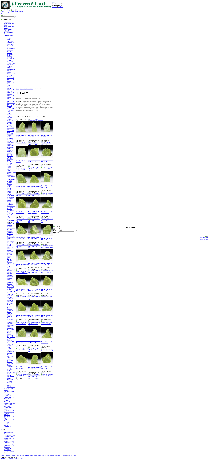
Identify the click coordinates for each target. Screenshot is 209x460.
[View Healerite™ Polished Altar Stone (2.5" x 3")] (47, 350)
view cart (54, 7)
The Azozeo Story (8, 436)
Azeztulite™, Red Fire (10, 117)
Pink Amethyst (11, 300)
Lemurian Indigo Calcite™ (9, 259)
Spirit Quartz (10, 351)
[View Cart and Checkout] (19, 11)
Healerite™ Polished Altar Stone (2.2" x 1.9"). (22, 212)
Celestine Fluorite (9, 164)
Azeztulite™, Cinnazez (10, 93)
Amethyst (9, 53)
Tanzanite (9, 369)
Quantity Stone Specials (8, 424)
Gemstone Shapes (8, 388)
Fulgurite (9, 203)
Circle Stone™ (11, 176)
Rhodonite (10, 323)
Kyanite (9, 245)
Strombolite (10, 366)
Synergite (9, 368)
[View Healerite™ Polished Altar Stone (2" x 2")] (22, 195)
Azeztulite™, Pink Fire (10, 114)
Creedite (9, 182)
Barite (8, 137)
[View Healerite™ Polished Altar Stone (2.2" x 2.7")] (22, 248)
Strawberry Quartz (10, 364)
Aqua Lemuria (11, 63)
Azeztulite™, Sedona (10, 128)
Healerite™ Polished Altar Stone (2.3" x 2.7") (34, 238)
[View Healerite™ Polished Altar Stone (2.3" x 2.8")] (22, 299)
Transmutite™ (11, 376)
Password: (56, 232)
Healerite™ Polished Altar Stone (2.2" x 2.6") (47, 212)
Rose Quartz (10, 325)
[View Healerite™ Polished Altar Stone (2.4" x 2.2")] (47, 299)
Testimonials (7, 447)
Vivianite (9, 381)
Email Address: (57, 230)
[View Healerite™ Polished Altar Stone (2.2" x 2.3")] (34, 222)
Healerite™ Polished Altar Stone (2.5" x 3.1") (22, 367)
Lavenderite (10, 251)
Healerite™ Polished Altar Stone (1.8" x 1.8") (34, 160)
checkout (60, 7)
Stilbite (9, 359)
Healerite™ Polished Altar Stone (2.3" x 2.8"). (34, 290)
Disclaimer (64, 455)
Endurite (9, 191)
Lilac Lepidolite (11, 269)
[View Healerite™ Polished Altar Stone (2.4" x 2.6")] (34, 325)
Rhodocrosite (10, 322)
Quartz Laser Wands (10, 311)
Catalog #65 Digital (9, 445)
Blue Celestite (10, 147)
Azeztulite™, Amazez (10, 80)
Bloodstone (10, 144)
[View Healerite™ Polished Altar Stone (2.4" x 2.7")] (47, 325)
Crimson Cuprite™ (9, 184)
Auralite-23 (10, 76)
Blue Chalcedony (10, 149)
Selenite (9, 334)
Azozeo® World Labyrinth (8, 30)
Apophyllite (10, 61)
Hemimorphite (11, 228)
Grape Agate (10, 219)
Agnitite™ (10, 45)
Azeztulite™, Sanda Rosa (10, 119)
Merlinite (9, 278)
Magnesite (9, 273)
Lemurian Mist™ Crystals (11, 262)
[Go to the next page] (40, 120)
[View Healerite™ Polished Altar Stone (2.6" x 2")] (34, 376)
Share (2, 13)
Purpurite (9, 309)
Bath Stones (7, 406)
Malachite (9, 275)
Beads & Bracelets (8, 397)
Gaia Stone (10, 204)
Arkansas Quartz (9, 71)
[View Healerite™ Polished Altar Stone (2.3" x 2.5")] (34, 273)
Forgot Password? (203, 239)
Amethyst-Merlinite (10, 55)
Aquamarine (10, 64)
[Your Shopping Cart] (54, 2)
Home (17, 89)
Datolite (9, 188)
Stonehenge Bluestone (10, 361)
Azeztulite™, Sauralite (10, 125)
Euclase (9, 194)
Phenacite (9, 295)
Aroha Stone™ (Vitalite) (11, 74)
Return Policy (37, 455)
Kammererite (10, 241)
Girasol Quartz (11, 206)
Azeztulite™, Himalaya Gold (11, 102)
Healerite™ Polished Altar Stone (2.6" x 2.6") (47, 367)
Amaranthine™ (11, 48)
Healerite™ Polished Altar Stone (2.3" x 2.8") (22, 290)
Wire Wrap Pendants (9, 391)
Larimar (9, 250)
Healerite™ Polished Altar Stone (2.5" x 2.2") (22, 341)
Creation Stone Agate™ (11, 180)
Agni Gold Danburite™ (10, 41)
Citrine (9, 178)
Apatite (9, 60)
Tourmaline (10, 375)
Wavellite (9, 382)
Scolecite (9, 332)
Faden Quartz (10, 195)
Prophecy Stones (9, 306)
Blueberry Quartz (9, 152)
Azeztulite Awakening (9, 435)
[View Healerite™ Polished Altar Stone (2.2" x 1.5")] (47, 196)
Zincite (9, 385)
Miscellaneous (11, 387)
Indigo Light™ (11, 237)
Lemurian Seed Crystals (11, 265)
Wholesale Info (72, 455)
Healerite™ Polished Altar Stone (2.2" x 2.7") (22, 238)
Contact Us (13, 455)
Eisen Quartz (10, 189)
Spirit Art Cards (8, 426)
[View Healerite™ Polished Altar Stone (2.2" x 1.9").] (22, 222)
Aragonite (9, 66)
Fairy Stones (10, 197)
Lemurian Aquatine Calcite (9, 254)
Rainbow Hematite (9, 314)
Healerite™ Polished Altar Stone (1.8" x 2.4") (47, 160)
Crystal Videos (8, 448)
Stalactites (9, 353)
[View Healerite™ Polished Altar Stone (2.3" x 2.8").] (34, 299)
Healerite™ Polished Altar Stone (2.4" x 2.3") (22, 316)
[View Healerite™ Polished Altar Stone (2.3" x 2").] (22, 273)
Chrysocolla (10, 175)
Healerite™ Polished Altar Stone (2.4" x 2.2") (47, 290)
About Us (7, 455)
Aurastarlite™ (10, 78)
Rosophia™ (10, 326)
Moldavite (9, 279)
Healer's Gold (10, 223)
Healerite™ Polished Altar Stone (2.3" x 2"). (22, 265)
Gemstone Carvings (9, 412)
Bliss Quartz (10, 142)
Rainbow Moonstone (10, 317)
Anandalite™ (10, 59)
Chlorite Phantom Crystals (9, 169)
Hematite (9, 226)
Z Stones (9, 384)
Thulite (9, 370)
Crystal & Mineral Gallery (27, 89)
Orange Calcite (11, 291)
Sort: (44, 116)
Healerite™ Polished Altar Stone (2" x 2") (22, 187)
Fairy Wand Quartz (10, 199)
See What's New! (8, 22)
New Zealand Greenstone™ (10, 286)
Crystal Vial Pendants (9, 395)
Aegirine (9, 38)
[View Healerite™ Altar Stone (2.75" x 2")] (22, 144)
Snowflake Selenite (10, 348)
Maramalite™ (10, 276)
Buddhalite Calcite (10, 156)
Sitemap (52, 455)
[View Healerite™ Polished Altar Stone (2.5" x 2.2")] (22, 351)
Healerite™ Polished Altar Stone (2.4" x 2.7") (47, 316)
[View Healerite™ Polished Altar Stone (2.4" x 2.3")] (22, 325)
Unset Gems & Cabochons (8, 414)
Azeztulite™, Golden (10, 96)
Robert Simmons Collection (8, 421)
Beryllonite (10, 138)
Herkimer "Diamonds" (10, 231)
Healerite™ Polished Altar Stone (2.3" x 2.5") (34, 264)
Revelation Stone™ (10, 320)
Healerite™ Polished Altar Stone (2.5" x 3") (47, 342)
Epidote (9, 192)
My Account (20, 455)
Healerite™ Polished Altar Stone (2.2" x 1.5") (47, 186)
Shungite (9, 340)
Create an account (203, 237)
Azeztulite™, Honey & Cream (10, 106)
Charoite (9, 166)
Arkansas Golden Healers (11, 68)
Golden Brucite (11, 210)
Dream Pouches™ (8, 404)
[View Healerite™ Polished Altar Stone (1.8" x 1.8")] (34, 170)
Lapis (8, 248)
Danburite (9, 187)
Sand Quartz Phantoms (10, 330)
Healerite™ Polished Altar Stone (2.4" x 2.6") (34, 316)
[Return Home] (2, 11)
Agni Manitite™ (11, 44)
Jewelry (6, 390)
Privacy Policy (45, 455)
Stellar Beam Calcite (10, 356)
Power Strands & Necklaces (8, 399)
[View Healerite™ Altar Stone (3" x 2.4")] (22, 169)
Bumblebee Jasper (10, 159)
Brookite (9, 154)
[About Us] (5, 12)
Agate (8, 39)
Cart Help (58, 455)
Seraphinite (10, 335)
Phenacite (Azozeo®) (10, 298)
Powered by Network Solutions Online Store (12, 458)
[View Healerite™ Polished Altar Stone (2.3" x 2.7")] (34, 248)
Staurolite (9, 354)
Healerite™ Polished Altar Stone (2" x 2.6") (34, 187)
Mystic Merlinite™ (10, 281)
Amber (9, 51)
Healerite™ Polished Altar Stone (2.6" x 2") (34, 368)
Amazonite (10, 50)
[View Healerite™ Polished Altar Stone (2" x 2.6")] (34, 195)
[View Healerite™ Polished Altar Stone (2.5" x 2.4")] (34, 351)
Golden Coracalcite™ (10, 212)
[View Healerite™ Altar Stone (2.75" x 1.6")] (34, 144)
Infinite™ (9, 238)
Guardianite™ (11, 220)
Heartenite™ (10, 225)
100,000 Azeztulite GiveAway (9, 452)
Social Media (7, 450)
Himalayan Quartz (10, 234)
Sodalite (9, 350)
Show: (37, 116)
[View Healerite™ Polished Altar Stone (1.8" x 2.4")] (47, 170)
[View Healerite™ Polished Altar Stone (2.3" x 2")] (47, 247)
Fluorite (9, 201)
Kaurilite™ (10, 242)
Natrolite (9, 284)
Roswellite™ (10, 328)
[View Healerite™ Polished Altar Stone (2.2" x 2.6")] (47, 222)
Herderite (9, 229)
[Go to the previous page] (31, 120)
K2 (8, 240)
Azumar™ (10, 134)
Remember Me (59, 234)
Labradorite (10, 247)
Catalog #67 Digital (9, 442)
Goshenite (9, 217)
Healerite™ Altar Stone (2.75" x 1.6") (33, 136)
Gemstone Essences (9, 410)
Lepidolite (9, 267)
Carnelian (9, 162)
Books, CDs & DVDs (9, 419)
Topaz (8, 373)
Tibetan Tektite (11, 372)
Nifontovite (10, 288)
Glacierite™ (10, 207)
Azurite (9, 135)
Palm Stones (7, 401)
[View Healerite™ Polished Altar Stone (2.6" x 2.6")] (47, 377)
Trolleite (9, 378)
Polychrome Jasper (10, 303)
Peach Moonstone (10, 293)
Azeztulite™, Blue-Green (10, 90)
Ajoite (8, 47)
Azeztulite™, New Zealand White (10, 110)
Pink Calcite (10, 301)
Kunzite (9, 244)
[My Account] (13, 11)
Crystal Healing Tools (9, 403)
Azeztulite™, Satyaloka (10, 122)
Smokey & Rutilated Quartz (11, 345)
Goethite (9, 209)
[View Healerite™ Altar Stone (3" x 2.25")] (47, 144)
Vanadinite (10, 379)
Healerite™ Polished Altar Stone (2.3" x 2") (47, 239)
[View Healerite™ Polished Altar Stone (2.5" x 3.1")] (22, 377)
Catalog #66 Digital (9, 444)
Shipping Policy (29, 455)
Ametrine (9, 57)
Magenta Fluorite (9, 271)
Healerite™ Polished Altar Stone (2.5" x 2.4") (34, 341)
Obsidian (9, 290)
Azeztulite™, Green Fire (10, 99)
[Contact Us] (9, 12)
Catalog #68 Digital (9, 441)
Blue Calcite (10, 145)
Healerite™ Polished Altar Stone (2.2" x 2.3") (34, 212)
